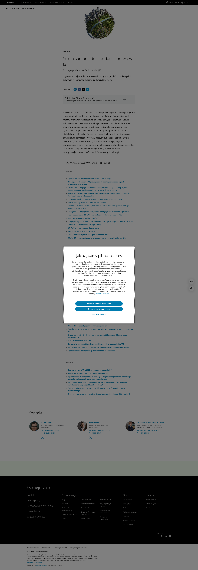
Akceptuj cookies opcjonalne (99, 303)
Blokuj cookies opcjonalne (99, 309)
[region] (99, 285)
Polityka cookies (102, 294)
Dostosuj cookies (99, 314)
